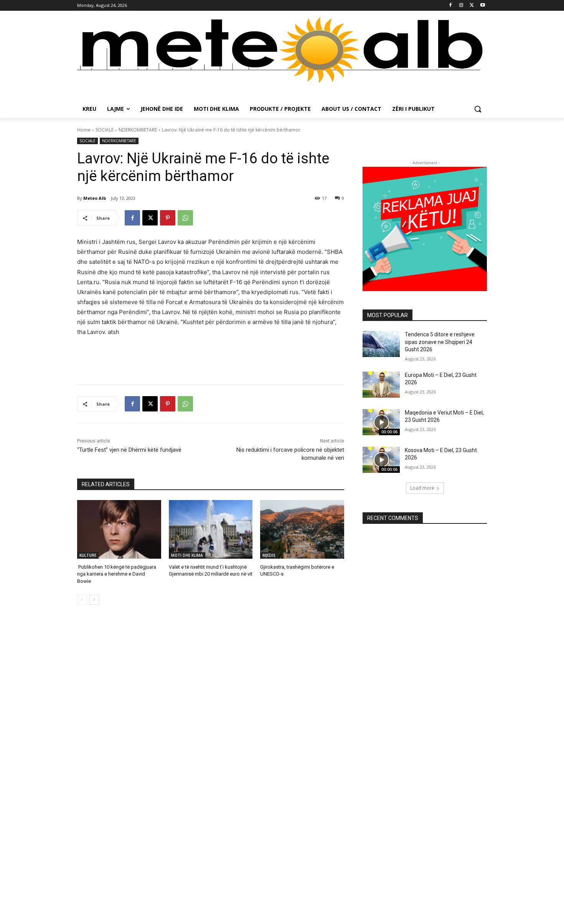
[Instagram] (461, 5)
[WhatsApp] (185, 217)
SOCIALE (105, 130)
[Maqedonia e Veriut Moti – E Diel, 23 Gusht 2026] (381, 422)
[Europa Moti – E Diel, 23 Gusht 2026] (381, 385)
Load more (422, 488)
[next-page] (94, 600)
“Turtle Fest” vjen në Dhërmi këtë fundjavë (129, 449)
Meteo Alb (94, 198)
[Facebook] (450, 5)
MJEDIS (268, 555)
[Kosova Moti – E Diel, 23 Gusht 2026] (381, 460)
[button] (477, 109)
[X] (471, 5)
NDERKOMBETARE (138, 130)
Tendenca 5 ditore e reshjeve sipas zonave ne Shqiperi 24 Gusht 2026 (440, 341)
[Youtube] (482, 5)
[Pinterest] (167, 217)
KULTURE (87, 555)
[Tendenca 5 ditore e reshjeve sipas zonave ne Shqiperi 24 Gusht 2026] (381, 344)
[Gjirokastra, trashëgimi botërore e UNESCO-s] (302, 529)
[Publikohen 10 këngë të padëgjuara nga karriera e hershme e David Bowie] (119, 529)
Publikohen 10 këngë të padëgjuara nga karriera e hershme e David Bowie (116, 574)
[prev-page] (82, 600)
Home (84, 130)
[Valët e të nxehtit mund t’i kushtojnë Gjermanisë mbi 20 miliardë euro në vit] (211, 529)
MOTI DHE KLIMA (187, 555)
